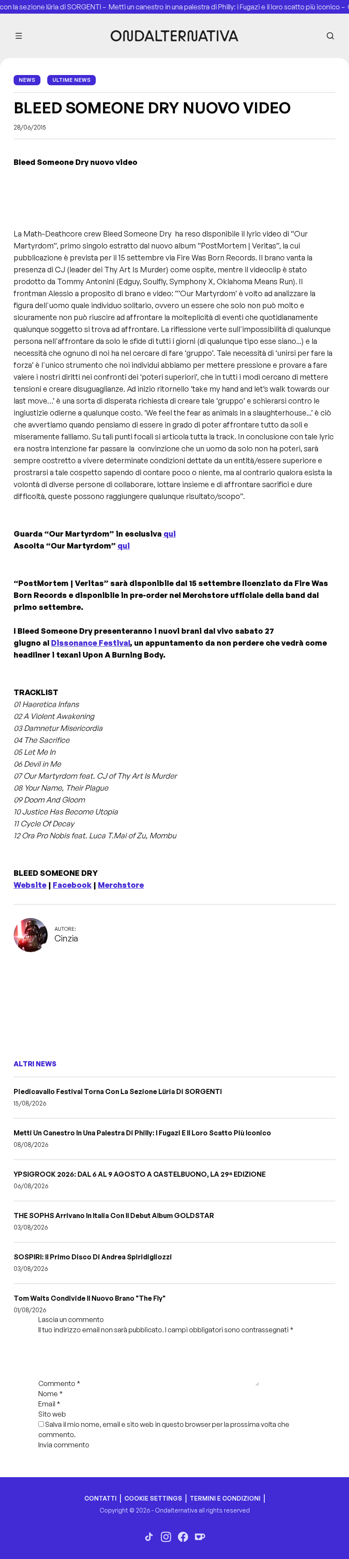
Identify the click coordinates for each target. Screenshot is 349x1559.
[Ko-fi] (200, 1537)
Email (49, 1404)
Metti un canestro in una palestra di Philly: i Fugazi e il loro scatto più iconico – (216, 7)
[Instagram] (166, 1537)
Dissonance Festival (90, 642)
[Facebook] (183, 1537)
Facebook (72, 884)
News (27, 80)
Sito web (52, 1414)
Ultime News (71, 80)
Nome (50, 1393)
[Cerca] (330, 35)
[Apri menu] (18, 35)
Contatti (100, 1498)
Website (30, 884)
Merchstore (121, 884)
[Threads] (149, 1537)
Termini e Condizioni (225, 1498)
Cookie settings (153, 1498)
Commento (59, 1383)
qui (169, 533)
